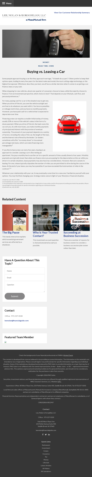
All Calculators (46, 471)
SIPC (59, 382)
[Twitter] (46, 434)
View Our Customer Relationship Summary (72, 12)
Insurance (46, 454)
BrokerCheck (68, 355)
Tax (46, 457)
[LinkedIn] (49, 434)
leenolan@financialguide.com (17, 320)
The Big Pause (10, 232)
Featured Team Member (19, 337)
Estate (46, 451)
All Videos (46, 468)
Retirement (46, 445)
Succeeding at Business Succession (76, 234)
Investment (46, 448)
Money (46, 460)
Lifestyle (46, 463)
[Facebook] (42, 434)
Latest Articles (46, 465)
